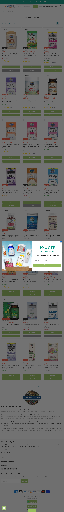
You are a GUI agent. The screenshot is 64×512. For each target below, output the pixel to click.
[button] (4, 508)
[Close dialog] (61, 242)
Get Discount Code (47, 265)
